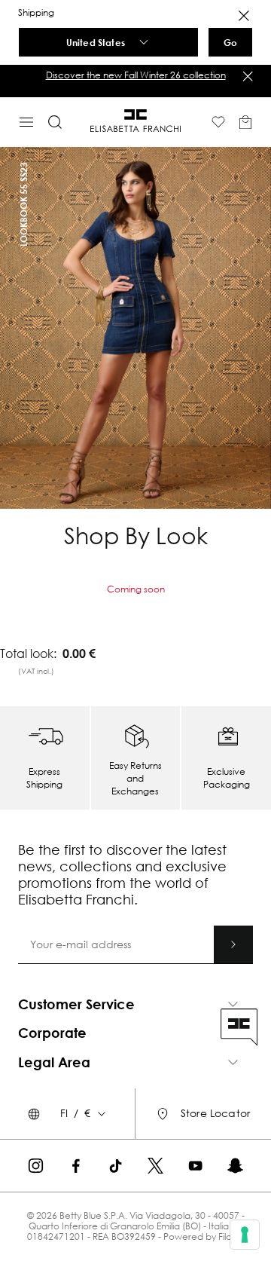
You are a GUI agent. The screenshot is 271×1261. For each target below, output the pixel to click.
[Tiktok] (116, 1166)
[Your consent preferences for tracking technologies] (244, 1234)
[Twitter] (155, 1166)
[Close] (244, 16)
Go (230, 42)
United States (95, 42)
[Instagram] (36, 1166)
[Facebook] (76, 1166)
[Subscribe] (233, 944)
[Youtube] (195, 1166)
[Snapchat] (235, 1166)
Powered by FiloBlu (203, 1236)
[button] (135, 75)
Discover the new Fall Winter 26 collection (136, 75)
